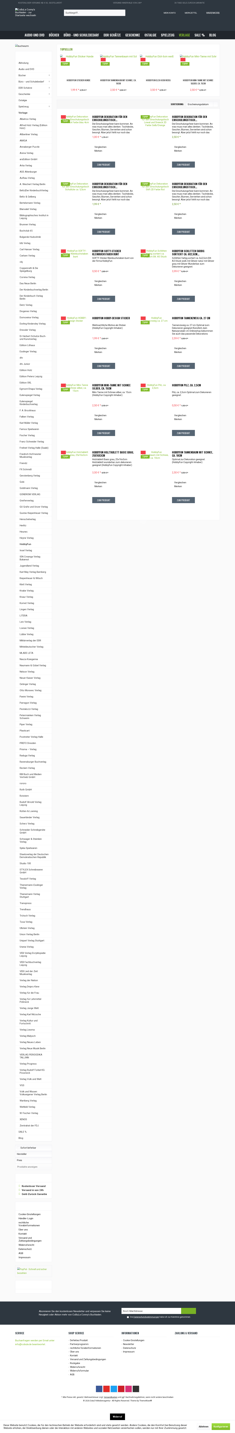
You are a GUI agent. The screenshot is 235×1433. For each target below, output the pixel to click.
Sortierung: (177, 104)
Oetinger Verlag (28, 684)
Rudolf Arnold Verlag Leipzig (30, 803)
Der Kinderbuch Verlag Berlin (31, 297)
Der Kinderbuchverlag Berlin (34, 289)
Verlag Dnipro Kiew (29, 986)
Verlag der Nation (29, 980)
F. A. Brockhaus (28, 410)
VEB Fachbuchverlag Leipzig (30, 963)
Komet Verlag (27, 603)
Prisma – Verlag (28, 749)
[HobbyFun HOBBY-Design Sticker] (75, 345)
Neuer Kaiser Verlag (30, 677)
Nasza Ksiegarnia (29, 659)
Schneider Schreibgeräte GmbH (32, 831)
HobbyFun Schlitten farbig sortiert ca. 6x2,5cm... (188, 252)
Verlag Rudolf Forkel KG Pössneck (32, 1071)
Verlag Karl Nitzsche (30, 1014)
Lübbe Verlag (26, 634)
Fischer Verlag (27, 435)
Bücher (22, 75)
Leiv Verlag (25, 621)
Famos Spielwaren (29, 429)
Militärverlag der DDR (30, 640)
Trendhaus (25, 909)
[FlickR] (136, 1389)
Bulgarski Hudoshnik (30, 237)
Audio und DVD (26, 69)
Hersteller (22, 1154)
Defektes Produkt (79, 1340)
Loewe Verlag (27, 628)
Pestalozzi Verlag (29, 709)
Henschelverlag (28, 519)
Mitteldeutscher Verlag (31, 646)
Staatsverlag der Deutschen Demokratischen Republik (34, 856)
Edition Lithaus (27, 345)
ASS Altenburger (28, 171)
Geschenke (24, 94)
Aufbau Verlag (27, 178)
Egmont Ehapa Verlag (31, 388)
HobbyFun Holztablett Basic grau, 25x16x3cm (113, 454)
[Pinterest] (121, 1389)
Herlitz (23, 525)
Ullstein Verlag (27, 928)
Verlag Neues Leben (30, 1042)
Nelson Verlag (27, 671)
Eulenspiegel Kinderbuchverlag (29, 403)
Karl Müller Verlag (29, 422)
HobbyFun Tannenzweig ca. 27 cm (191, 318)
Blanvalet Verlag (28, 209)
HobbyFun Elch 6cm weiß (158, 80)
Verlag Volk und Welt (30, 1079)
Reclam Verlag (27, 768)
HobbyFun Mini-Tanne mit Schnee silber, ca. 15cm (198, 82)
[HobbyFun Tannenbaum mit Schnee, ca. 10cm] (118, 66)
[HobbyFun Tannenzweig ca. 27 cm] (155, 345)
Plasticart (25, 730)
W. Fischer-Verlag (29, 1113)
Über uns (23, 1229)
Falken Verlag (27, 416)
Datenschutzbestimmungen (146, 1317)
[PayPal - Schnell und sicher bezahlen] (33, 1271)
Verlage (23, 112)
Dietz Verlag (26, 305)
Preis (19, 1160)
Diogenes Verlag (28, 311)
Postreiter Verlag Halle (31, 736)
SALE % (23, 1131)
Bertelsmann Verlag (30, 202)
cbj (21, 261)
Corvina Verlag (27, 277)
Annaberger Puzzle (29, 146)
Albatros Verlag (28, 119)
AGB (21, 1253)
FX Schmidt (26, 469)
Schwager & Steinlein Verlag (31, 840)
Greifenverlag (27, 500)
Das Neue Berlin (28, 283)
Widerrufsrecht (26, 1245)
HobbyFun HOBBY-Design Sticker (111, 318)
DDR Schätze (25, 87)
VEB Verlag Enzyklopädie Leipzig (33, 954)
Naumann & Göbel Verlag (33, 665)
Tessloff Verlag (28, 878)
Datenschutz (25, 1249)
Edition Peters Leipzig (31, 376)
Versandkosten (110, 1397)
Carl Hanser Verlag (29, 249)
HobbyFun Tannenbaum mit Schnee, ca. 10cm (118, 82)
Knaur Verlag (26, 596)
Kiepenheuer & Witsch (31, 578)
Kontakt (23, 1233)
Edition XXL (25, 382)
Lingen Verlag (27, 609)
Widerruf (117, 1416)
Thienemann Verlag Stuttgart (30, 895)
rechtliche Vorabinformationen (29, 1224)
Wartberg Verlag (28, 1100)
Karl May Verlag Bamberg (33, 572)
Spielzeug (24, 106)
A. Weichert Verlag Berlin (32, 184)
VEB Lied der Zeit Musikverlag (29, 973)
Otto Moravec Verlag (30, 690)
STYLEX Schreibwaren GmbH (31, 871)
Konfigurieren (221, 1426)
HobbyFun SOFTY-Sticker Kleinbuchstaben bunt (106, 252)
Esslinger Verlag (28, 351)
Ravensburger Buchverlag (33, 761)
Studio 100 (25, 863)
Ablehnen (203, 1426)
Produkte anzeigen (27, 1167)
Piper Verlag (26, 724)
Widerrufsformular (79, 1370)
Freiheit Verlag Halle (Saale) (34, 447)
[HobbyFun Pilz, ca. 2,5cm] (155, 412)
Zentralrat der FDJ (29, 1125)
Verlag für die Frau (29, 992)
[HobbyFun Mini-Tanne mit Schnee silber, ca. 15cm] (198, 66)
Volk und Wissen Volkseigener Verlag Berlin (33, 1093)
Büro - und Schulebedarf (31, 81)
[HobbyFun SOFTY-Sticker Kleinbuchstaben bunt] (75, 278)
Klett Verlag (26, 584)
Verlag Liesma (27, 1029)
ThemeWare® (145, 1401)
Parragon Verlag (28, 702)
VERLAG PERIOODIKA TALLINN (31, 1056)
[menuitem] (210, 13)
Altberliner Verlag (29, 134)
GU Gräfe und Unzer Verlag (34, 506)
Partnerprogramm (79, 1344)
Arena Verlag (26, 153)
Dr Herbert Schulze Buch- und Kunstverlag (33, 337)
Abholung (23, 63)
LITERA (23, 615)
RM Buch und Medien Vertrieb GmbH (31, 776)
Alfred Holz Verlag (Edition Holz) (33, 127)
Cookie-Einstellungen (30, 1214)
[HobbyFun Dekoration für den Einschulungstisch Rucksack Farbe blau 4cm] (75, 143)
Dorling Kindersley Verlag (33, 323)
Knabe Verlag (27, 590)
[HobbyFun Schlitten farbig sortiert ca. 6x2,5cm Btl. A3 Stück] (155, 278)
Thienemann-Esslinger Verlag (31, 886)
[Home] (19, 35)
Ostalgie (23, 100)
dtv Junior (25, 364)
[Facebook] (99, 1389)
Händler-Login (26, 1218)
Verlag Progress (28, 1063)
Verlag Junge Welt (29, 1008)
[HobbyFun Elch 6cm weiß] (158, 66)
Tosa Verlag (26, 921)
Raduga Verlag (27, 755)
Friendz (23, 463)
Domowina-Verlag (29, 317)
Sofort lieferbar (28, 1148)
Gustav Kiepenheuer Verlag (34, 513)
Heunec (24, 531)
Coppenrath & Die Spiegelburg (29, 269)
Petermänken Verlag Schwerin (30, 717)
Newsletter (128, 1344)
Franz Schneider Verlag (32, 441)
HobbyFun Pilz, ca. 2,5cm (186, 385)
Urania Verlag (27, 946)
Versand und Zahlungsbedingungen (30, 1239)
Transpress (25, 903)
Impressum (25, 1257)
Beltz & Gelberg (28, 196)
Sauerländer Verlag (29, 817)
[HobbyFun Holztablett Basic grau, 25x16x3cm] (75, 479)
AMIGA (23, 140)
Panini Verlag (26, 696)
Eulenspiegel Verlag (30, 395)
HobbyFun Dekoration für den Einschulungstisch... (109, 118)
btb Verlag (25, 243)
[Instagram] (128, 1389)
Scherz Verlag (27, 823)
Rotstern (24, 795)
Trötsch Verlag (27, 915)
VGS (22, 1085)
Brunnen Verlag (28, 224)
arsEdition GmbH (28, 159)
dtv (21, 357)
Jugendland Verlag (29, 565)
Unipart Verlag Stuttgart (32, 940)
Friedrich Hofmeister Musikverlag (30, 455)
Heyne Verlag (27, 538)
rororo (23, 783)
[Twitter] (114, 1389)
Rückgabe (75, 1363)
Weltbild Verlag (27, 1106)
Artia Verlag (26, 165)
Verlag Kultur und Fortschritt (29, 1022)
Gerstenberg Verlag (30, 475)
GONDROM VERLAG (30, 494)
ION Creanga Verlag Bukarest (30, 558)
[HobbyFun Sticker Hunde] (78, 66)
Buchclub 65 (26, 230)
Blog (21, 1138)
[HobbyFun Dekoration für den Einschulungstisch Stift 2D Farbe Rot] (155, 210)
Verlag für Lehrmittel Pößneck (30, 1000)
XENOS (23, 1119)
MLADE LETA (26, 653)
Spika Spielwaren (28, 848)
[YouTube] (106, 1389)
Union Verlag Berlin (29, 934)
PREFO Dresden (28, 743)
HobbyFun (25, 544)
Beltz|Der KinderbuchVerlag (34, 190)
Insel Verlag (26, 550)
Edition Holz (26, 370)
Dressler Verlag (28, 329)
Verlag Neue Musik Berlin (33, 1048)
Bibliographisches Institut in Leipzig (34, 217)
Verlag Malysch (28, 1036)
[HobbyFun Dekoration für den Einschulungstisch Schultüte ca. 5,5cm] (75, 210)
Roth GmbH (26, 789)
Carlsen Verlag (27, 255)
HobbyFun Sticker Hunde (78, 80)
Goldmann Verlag (29, 488)
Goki (22, 481)
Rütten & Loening (29, 811)
